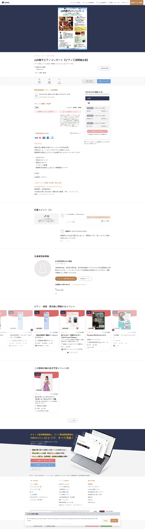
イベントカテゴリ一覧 (35, 486)
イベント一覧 (49, 475)
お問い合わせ (91, 502)
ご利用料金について (64, 489)
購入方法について (77, 133)
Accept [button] (114, 520)
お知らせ (90, 499)
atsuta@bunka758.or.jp (54, 186)
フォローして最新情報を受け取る (66, 278)
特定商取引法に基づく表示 (95, 494)
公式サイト (59, 290)
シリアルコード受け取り (36, 499)
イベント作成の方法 (64, 486)
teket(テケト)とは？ (64, 484)
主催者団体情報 (104, 68)
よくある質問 (33, 494)
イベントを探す (34, 484)
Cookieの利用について (94, 489)
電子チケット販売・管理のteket (37, 475)
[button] (67, 352)
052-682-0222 (73, 192)
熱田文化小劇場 (51, 526)
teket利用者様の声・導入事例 (67, 497)
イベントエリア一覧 (35, 489)
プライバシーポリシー (94, 486)
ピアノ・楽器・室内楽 (48, 55)
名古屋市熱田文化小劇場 (63, 261)
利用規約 (90, 484)
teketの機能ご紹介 (64, 492)
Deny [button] (105, 520)
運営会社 (90, 497)
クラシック (37, 55)
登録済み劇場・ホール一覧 (66, 502)
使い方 (31, 492)
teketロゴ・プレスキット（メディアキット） (71, 505)
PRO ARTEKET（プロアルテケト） (39, 497)
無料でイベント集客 (136, 2)
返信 (61, 241)
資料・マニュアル (63, 499)
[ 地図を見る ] (40, 69)
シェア (68, 241)
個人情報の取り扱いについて (95, 492)
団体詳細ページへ (85, 278)
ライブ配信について (64, 494)
